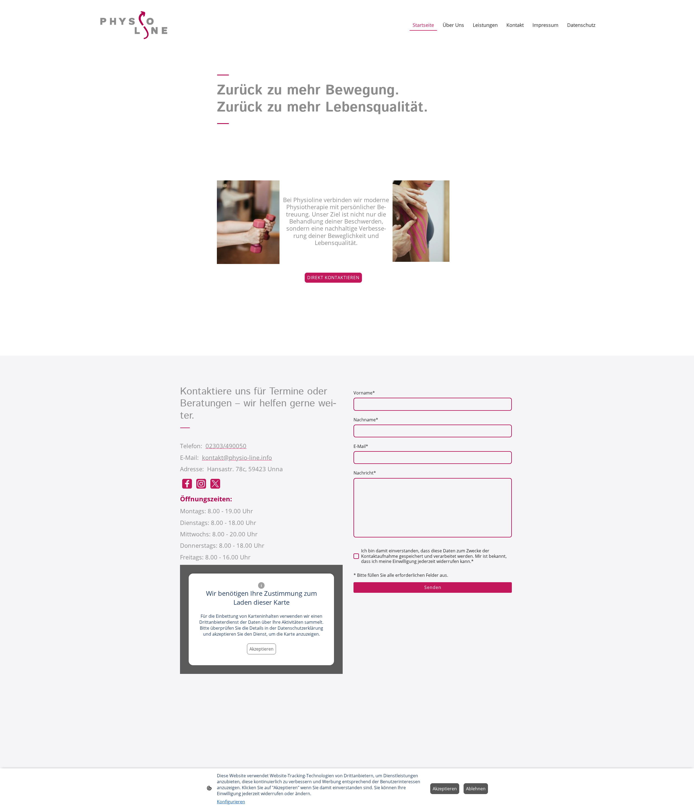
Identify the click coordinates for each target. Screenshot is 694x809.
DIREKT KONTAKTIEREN (333, 278)
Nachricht (365, 473)
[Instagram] (201, 484)
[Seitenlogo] (133, 25)
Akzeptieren (261, 649)
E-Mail (361, 446)
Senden (432, 587)
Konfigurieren (231, 802)
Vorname (364, 393)
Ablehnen (476, 789)
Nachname (366, 419)
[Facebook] (187, 484)
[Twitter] (215, 484)
